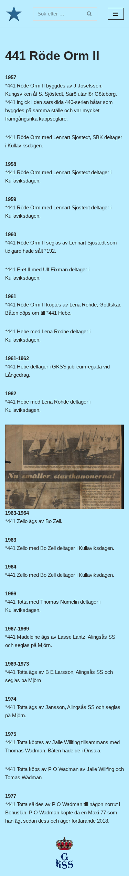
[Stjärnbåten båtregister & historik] (13, 14)
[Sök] (89, 14)
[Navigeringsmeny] (116, 14)
